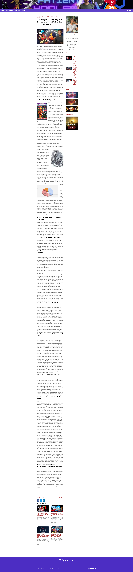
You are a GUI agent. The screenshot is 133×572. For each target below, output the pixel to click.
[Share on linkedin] (44, 500)
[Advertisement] (88, 30)
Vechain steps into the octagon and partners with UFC (57, 514)
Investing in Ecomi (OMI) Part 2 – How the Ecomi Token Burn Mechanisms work (75, 71)
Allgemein (40, 16)
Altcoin (47, 16)
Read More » (53, 524)
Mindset (17, 10)
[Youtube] (130, 10)
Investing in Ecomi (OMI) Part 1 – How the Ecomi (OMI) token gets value (56, 535)
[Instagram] (132, 10)
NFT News (71, 101)
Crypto (52, 16)
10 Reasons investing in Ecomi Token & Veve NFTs (75, 82)
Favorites (40, 17)
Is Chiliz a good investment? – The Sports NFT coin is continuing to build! (43, 536)
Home (2, 10)
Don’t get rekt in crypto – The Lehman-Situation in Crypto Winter (42, 514)
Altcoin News (9, 10)
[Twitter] (127, 10)
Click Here (71, 127)
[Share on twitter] (41, 500)
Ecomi (58, 16)
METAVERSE (72, 94)
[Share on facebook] (38, 500)
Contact (24, 10)
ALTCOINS (71, 108)
